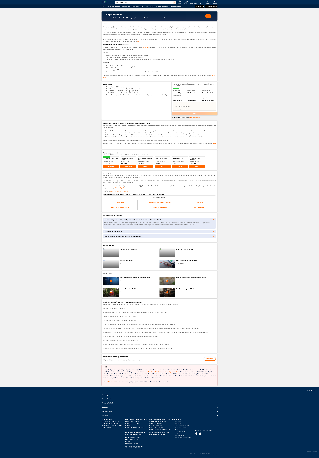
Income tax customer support (119, 191)
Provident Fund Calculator (159, 207)
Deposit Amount (206, 90)
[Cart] (201, 1)
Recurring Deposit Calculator (120, 207)
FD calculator (111, 382)
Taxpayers (146, 47)
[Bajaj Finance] (107, 2)
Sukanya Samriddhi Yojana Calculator (159, 202)
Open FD (145, 166)
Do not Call (201, 6)
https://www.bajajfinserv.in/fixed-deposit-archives (163, 372)
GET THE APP (209, 359)
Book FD (139, 41)
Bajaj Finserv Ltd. (176, 421)
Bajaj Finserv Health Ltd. (178, 435)
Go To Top (312, 391)
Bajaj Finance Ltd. (176, 423)
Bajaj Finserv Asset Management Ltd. (181, 437)
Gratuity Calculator (198, 207)
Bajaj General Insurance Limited (180, 425)
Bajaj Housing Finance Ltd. (179, 431)
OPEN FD (208, 16)
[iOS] (200, 433)
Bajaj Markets (175, 429)
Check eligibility (120, 188)
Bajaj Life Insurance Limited (179, 427)
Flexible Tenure (191, 90)
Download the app (212, 6)
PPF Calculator (198, 202)
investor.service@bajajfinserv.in (135, 427)
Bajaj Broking (175, 433)
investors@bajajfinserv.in (162, 429)
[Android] (196, 433)
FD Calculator (120, 202)
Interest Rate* (176, 90)
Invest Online (111, 166)
